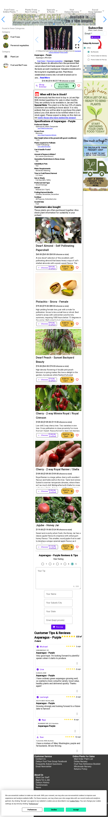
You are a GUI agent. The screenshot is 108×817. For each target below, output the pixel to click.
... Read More (44, 78)
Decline (54, 810)
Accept (76, 810)
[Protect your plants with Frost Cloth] (54, 24)
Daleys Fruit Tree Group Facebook (51, 761)
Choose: (47, 268)
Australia (55, 723)
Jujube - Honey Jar (47, 525)
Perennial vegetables (55, 61)
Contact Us (41, 759)
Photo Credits (63, 52)
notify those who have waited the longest (57, 117)
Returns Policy (80, 769)
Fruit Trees (41, 61)
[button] (54, 24)
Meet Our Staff (42, 777)
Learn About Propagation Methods (47, 135)
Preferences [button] (33, 804)
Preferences (32, 810)
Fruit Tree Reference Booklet (87, 764)
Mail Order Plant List (83, 759)
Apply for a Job (43, 780)
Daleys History (42, 782)
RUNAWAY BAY (43, 723)
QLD (50, 723)
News (38, 787)
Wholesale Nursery (82, 766)
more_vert (77, 663)
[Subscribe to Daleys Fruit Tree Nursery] (95, 44)
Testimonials (42, 785)
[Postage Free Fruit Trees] (95, 71)
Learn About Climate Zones (45, 128)
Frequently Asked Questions (49, 764)
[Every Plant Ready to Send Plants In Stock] (95, 107)
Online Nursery (80, 761)
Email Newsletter (43, 766)
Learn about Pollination (44, 146)
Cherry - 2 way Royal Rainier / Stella (57, 469)
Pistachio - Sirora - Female (52, 301)
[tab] (11, 10)
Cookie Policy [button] (74, 801)
